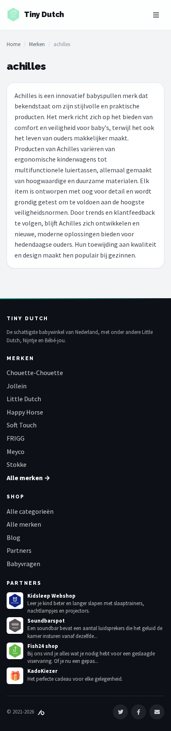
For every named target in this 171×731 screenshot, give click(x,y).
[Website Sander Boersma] (41, 711)
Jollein (17, 386)
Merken (37, 44)
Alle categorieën (30, 511)
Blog (13, 537)
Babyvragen (23, 563)
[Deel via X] (120, 711)
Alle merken (24, 524)
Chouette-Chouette (35, 372)
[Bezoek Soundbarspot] (15, 625)
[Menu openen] (156, 15)
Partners (19, 550)
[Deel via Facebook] (138, 711)
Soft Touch (22, 425)
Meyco (15, 451)
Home (13, 44)
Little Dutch (24, 399)
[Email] (156, 711)
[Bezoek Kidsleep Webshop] (15, 600)
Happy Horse (25, 412)
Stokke (17, 464)
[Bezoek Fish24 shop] (15, 651)
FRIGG (15, 438)
